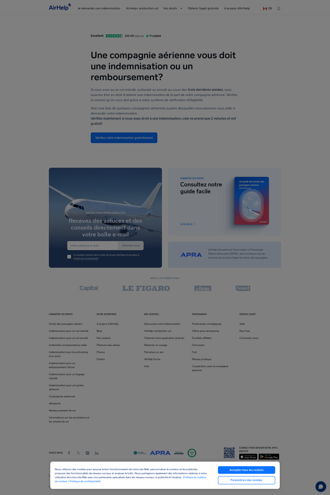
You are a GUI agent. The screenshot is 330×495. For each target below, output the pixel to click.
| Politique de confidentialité (84, 481)
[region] (165, 475)
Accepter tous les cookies (247, 470)
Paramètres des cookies (246, 480)
